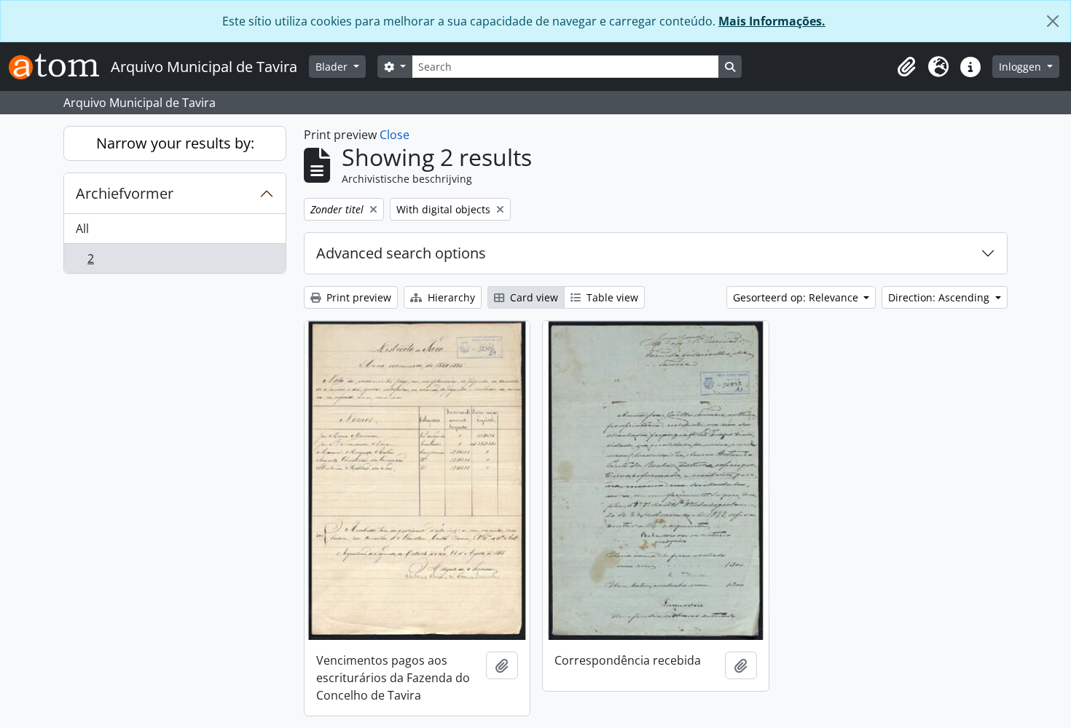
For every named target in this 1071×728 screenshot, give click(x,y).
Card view (532, 297)
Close (394, 135)
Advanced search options (401, 253)
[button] (906, 67)
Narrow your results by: (175, 143)
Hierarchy (450, 297)
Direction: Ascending (940, 297)
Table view (611, 297)
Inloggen (1021, 67)
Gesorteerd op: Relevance (797, 297)
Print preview (357, 297)
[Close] (1052, 21)
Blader (332, 67)
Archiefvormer (124, 193)
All (82, 229)
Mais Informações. (771, 21)
